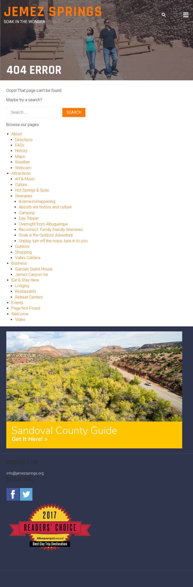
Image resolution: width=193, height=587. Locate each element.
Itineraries (23, 196)
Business (19, 263)
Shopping (23, 252)
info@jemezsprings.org (25, 473)
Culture (21, 184)
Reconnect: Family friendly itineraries (51, 229)
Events (17, 302)
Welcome (19, 314)
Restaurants (25, 291)
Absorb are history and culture (45, 207)
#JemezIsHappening (37, 201)
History (21, 150)
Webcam (23, 167)
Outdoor (22, 246)
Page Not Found (25, 308)
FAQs (19, 145)
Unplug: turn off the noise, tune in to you (53, 241)
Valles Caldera (27, 257)
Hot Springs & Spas (32, 190)
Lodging (22, 285)
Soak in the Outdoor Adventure (46, 235)
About (16, 134)
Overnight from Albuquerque (43, 224)
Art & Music (25, 179)
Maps (20, 156)
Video (20, 319)
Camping (26, 212)
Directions (24, 139)
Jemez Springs (53, 12)
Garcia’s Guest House (34, 269)
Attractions (21, 173)
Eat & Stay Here (25, 280)
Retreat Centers (29, 297)
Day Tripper (29, 218)
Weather (22, 162)
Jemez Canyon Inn (31, 274)
